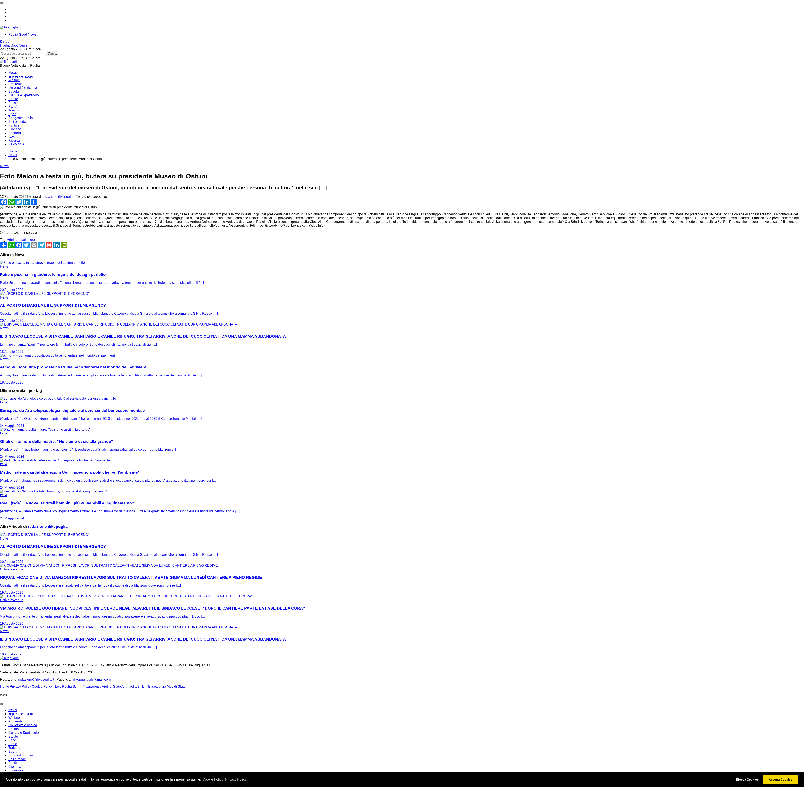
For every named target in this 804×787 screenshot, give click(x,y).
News (12, 72)
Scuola (13, 91)
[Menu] (1, 3)
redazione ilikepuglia (58, 196)
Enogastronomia (20, 118)
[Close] (1, 704)
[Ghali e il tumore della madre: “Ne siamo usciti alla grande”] (45, 429)
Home (4, 686)
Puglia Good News (22, 34)
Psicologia (16, 144)
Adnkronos (15, 240)
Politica (13, 125)
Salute (13, 99)
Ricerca (14, 140)
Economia (15, 133)
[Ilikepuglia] (9, 27)
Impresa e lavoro (20, 76)
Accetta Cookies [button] (780, 779)
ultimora (29, 240)
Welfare (14, 80)
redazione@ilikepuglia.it (36, 679)
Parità (12, 106)
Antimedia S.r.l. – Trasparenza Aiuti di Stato (153, 686)
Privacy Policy (235, 779)
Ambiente (15, 84)
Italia (3, 402)
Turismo (14, 110)
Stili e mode (17, 121)
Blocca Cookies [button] (747, 779)
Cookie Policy (212, 779)
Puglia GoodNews (13, 45)
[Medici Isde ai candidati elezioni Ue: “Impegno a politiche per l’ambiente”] (55, 460)
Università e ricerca (22, 87)
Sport (12, 114)
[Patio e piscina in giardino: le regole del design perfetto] (42, 262)
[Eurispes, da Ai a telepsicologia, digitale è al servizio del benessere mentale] (58, 398)
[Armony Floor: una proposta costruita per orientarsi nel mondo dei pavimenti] (58, 355)
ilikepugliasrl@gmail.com (92, 679)
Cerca (52, 53)
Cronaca (14, 129)
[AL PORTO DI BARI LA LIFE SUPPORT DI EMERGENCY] (45, 293)
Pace (12, 103)
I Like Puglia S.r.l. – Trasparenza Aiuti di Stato (87, 686)
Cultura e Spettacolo (23, 95)
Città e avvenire (11, 569)
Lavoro (13, 136)
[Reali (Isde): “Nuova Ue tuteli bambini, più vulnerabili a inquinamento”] (53, 491)
